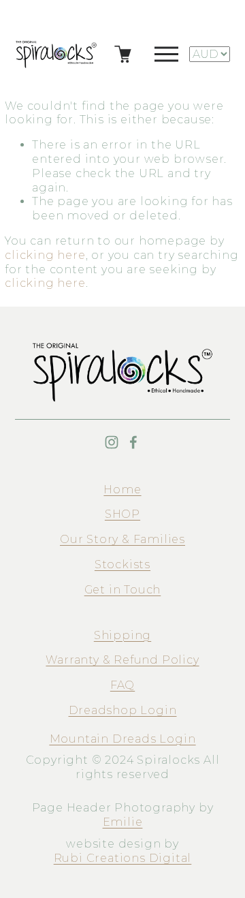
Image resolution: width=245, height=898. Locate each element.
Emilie (123, 822)
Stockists (122, 564)
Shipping (122, 635)
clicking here (45, 255)
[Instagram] (111, 442)
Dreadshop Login (123, 710)
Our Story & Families (122, 539)
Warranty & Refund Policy (122, 659)
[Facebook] (133, 442)
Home (122, 489)
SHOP (122, 514)
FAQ (122, 685)
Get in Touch (122, 589)
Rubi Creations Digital (123, 858)
